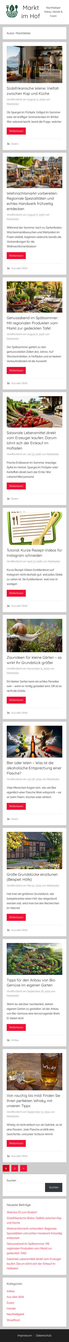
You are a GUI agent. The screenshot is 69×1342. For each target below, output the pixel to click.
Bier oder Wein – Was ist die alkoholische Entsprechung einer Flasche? (34, 768)
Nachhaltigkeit (15, 1314)
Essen (14, 143)
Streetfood (13, 1320)
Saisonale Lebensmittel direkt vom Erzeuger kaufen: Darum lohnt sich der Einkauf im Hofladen (34, 1263)
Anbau (15, 1040)
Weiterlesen (16, 131)
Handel (11, 1308)
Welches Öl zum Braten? (22, 1212)
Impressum (25, 1335)
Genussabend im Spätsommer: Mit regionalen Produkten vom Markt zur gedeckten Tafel (32, 323)
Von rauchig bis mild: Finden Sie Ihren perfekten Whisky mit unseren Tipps (33, 1100)
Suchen (11, 1180)
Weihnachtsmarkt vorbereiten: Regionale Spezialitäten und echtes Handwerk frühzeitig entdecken (34, 1233)
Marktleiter (13, 104)
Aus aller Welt (19, 268)
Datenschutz (44, 1335)
